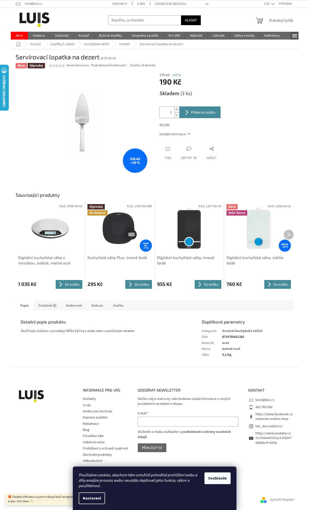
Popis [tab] (25, 305)
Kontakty (120, 4)
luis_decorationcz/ (269, 426)
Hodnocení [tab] (74, 305)
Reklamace (91, 423)
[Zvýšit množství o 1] (176, 109)
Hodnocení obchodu (170, 4)
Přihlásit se (152, 448)
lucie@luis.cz (265, 399)
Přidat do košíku (203, 112)
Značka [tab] (118, 305)
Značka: (143, 65)
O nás (141, 4)
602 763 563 (264, 407)
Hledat (191, 20)
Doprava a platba (95, 417)
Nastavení (92, 498)
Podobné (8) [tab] (47, 305)
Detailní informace (173, 134)
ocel (225, 343)
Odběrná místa (94, 442)
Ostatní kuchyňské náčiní (242, 331)
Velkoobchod (92, 460)
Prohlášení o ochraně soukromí (105, 448)
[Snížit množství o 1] (176, 115)
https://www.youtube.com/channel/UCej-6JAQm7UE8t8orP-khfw (274, 438)
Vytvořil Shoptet (282, 500)
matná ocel (231, 348)
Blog (86, 429)
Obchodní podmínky (97, 454)
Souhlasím (217, 478)
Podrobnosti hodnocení (108, 65)
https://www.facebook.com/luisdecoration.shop (274, 416)
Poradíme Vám (93, 436)
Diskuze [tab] (97, 305)
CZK (267, 4)
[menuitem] (19, 36)
